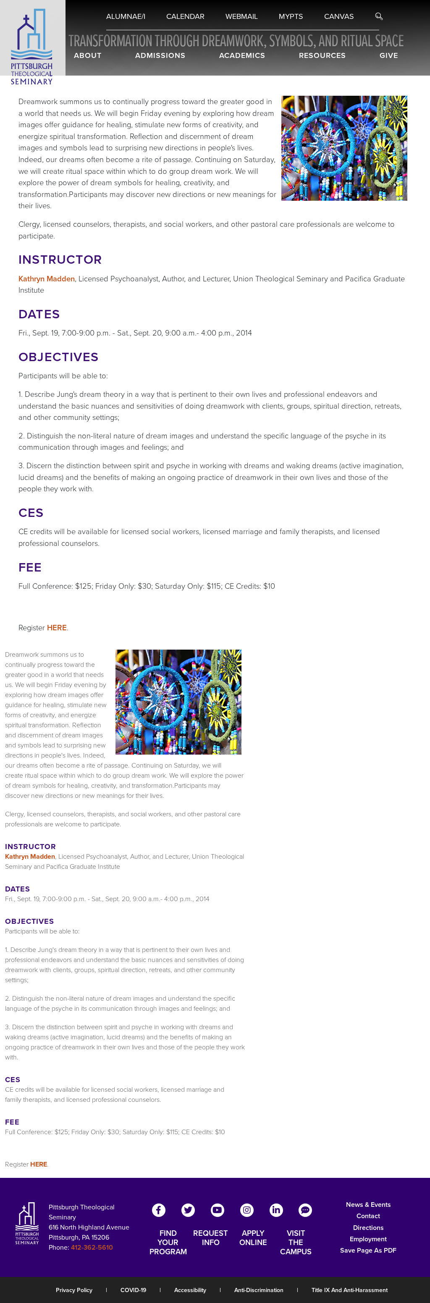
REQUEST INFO (210, 1238)
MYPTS (291, 16)
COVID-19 (133, 1290)
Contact (368, 1216)
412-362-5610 (92, 1247)
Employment (368, 1239)
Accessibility (190, 1290)
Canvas (339, 16)
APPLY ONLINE (253, 1238)
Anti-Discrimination (258, 1290)
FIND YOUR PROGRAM (168, 1242)
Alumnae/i (125, 16)
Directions (368, 1228)
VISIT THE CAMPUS (296, 1242)
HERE (57, 627)
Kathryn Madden (46, 278)
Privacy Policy (74, 1290)
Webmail (241, 16)
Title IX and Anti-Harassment (350, 1290)
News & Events (368, 1205)
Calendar (185, 16)
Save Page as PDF (368, 1250)
